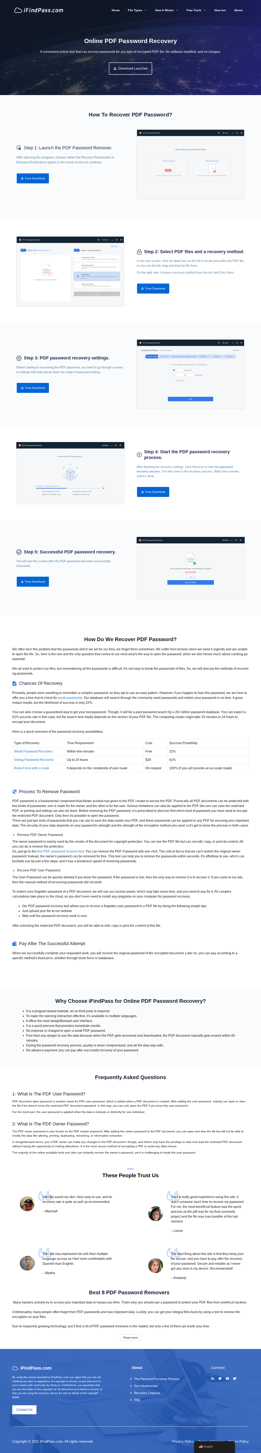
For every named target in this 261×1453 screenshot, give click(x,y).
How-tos (220, 10)
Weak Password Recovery (33, 751)
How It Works (164, 10)
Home (116, 10)
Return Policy (238, 1441)
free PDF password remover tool (60, 851)
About (238, 10)
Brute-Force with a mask (31, 768)
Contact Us (24, 1409)
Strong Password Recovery (34, 759)
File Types (135, 10)
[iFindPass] (38, 10)
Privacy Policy (183, 1441)
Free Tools (194, 10)
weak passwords (70, 697)
